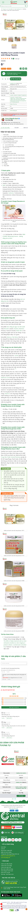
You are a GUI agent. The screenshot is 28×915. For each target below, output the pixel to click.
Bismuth (6, 328)
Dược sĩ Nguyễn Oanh (11, 118)
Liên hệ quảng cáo (5, 857)
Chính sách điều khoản (6, 864)
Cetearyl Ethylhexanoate (21, 98)
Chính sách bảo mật (13, 808)
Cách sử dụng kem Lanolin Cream (10, 141)
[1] (15, 368)
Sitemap (3, 874)
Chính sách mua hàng (6, 865)
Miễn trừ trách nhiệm (6, 852)
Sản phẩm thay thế (7, 151)
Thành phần (6, 134)
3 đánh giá (17, 58)
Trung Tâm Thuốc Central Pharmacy (11, 457)
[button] (12, 799)
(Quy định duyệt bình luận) (9, 690)
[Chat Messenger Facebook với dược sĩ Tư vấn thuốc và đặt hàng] (4, 75)
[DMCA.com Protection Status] (11, 910)
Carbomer (12, 97)
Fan (7, 832)
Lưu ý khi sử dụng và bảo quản (10, 142)
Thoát (17, 810)
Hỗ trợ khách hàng (8, 844)
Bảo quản (7, 149)
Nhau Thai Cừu (13, 104)
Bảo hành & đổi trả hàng (7, 869)
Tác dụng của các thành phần (9, 153)
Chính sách (5, 861)
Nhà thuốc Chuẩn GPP (6, 850)
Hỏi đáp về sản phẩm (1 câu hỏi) (13, 657)
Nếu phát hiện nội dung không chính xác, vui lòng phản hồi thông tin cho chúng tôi (14, 114)
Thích (3, 671)
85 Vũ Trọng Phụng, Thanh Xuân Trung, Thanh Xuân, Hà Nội (15, 887)
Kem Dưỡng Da (13, 110)
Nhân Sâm (19, 330)
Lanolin (11, 95)
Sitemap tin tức (10, 874)
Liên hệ (3, 848)
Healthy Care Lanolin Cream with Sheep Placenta (21, 773)
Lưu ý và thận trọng (9, 144)
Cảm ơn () (9, 718)
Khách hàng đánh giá (10, 686)
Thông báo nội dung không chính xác (10, 854)
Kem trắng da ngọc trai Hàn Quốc (16, 327)
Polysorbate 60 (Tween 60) (16, 100)
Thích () (4, 679)
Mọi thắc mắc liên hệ (8, 878)
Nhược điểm (6, 165)
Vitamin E (7, 393)
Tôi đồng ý (12, 810)
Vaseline (16, 328)
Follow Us (4, 837)
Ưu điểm (5, 164)
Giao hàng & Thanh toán (7, 870)
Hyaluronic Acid (5, 377)
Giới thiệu (3, 847)
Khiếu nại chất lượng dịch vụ (8, 855)
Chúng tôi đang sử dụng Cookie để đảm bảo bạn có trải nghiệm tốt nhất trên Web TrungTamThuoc (13, 807)
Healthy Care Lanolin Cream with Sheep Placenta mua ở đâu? (13, 161)
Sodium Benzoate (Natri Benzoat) (17, 99)
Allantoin (21, 328)
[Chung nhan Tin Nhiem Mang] (17, 910)
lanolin (17, 787)
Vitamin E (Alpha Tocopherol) (20, 95)
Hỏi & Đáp (16, 127)
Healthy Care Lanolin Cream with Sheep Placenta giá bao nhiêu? (13, 158)
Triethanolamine (15, 102)
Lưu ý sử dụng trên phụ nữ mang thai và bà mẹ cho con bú (13, 147)
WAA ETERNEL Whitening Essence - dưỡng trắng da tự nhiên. (14, 236)
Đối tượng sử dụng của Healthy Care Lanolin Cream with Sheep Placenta (12, 138)
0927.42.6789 (11, 883)
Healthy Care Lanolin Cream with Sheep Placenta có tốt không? (13, 155)
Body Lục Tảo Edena (12, 337)
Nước (4, 185)
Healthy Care (13, 83)
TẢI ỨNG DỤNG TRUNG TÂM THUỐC (10, 892)
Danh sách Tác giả (5, 872)
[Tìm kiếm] (25, 6)
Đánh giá (26, 127)
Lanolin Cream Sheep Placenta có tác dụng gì (13, 136)
